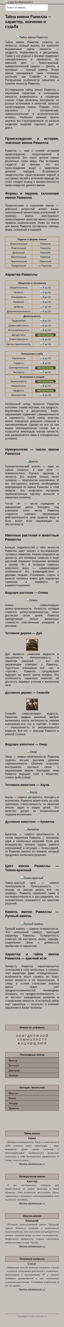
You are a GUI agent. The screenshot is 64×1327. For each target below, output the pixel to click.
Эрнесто (14, 1108)
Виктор (13, 1060)
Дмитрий (14, 1070)
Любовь (14, 1075)
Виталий (14, 1065)
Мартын (13, 1093)
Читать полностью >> (32, 1163)
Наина (12, 1098)
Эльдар (13, 1103)
